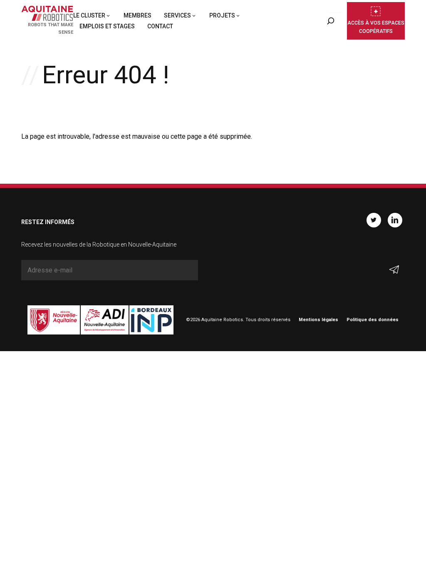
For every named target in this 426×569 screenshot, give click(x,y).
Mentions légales (318, 319)
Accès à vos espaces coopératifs (375, 27)
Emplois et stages (107, 26)
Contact (160, 26)
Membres (137, 15)
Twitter (374, 220)
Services (177, 15)
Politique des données (373, 319)
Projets (222, 15)
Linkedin (395, 220)
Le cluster (89, 15)
